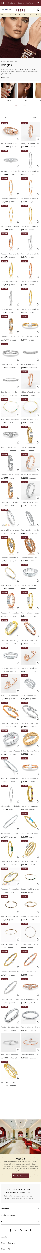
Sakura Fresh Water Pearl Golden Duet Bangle (10, 585)
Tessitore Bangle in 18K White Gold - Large (30, 585)
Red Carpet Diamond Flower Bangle (10, 447)
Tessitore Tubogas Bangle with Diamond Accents (10, 889)
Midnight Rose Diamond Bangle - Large (10, 143)
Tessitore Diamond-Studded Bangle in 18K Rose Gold (10, 199)
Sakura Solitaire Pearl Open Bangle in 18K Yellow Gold (10, 944)
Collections (9, 61)
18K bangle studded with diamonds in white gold (10, 806)
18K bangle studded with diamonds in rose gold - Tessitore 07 (30, 199)
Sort (34, 117)
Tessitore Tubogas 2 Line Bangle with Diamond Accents (30, 861)
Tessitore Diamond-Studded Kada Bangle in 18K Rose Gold (30, 779)
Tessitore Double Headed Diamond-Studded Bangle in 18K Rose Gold (10, 502)
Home (3, 61)
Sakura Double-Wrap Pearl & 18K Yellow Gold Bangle (30, 917)
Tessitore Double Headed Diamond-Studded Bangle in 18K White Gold (10, 475)
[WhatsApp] (2, 3)
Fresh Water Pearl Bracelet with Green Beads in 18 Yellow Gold (10, 420)
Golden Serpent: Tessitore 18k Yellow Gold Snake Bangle (30, 751)
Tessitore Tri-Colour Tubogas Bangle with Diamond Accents (10, 337)
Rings (31, 15)
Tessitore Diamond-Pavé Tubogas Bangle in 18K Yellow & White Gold (10, 972)
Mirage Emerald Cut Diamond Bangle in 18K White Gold (10, 171)
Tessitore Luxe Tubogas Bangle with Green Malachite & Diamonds (10, 861)
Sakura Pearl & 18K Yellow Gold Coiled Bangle (10, 917)
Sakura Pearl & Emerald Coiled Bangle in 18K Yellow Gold (30, 889)
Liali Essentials (11, 15)
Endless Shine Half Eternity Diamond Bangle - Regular (10, 779)
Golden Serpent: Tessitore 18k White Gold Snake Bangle (10, 751)
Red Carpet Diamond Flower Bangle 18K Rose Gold (30, 999)
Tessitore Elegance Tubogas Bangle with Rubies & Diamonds (30, 806)
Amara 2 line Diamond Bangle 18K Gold (10, 530)
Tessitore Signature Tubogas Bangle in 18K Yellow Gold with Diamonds (30, 447)
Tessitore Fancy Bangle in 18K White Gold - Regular (10, 668)
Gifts (2, 15)
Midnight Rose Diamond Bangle (30, 392)
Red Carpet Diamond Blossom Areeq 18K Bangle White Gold (10, 1055)
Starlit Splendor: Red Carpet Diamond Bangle (30, 696)
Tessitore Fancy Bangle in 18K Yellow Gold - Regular (30, 613)
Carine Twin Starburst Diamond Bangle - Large (30, 668)
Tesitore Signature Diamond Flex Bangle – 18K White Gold (10, 1027)
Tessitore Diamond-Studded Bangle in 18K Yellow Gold (30, 226)
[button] (2, 9)
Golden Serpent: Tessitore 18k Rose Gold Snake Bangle (30, 558)
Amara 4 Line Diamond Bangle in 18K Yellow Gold (10, 1082)
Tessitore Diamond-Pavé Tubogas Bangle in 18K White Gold (10, 999)
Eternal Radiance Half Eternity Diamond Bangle (10, 834)
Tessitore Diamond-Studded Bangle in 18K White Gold (30, 171)
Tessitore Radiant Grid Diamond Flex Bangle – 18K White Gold (30, 1027)
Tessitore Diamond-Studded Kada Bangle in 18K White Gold (10, 364)
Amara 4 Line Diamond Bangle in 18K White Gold (30, 502)
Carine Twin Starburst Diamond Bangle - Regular (10, 696)
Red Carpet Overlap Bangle (30, 530)
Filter (6, 117)
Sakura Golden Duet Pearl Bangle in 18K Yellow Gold (30, 420)
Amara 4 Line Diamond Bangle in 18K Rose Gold (30, 475)
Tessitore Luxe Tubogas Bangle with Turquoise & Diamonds (30, 834)
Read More (5, 77)
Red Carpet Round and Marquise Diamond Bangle (30, 364)
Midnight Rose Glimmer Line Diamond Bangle (30, 143)
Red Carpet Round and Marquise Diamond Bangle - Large (10, 392)
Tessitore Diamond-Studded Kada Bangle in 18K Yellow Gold (30, 337)
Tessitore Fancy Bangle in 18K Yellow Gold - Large (10, 640)
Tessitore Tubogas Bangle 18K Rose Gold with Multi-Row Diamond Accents (10, 613)
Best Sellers (23, 15)
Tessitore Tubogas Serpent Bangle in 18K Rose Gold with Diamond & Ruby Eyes (10, 723)
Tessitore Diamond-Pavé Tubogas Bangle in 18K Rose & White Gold (30, 972)
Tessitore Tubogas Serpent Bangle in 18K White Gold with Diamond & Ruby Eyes (30, 723)
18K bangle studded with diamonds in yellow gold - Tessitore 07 (10, 226)
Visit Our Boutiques (20, 1176)
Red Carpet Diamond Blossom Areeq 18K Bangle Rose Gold (30, 1055)
